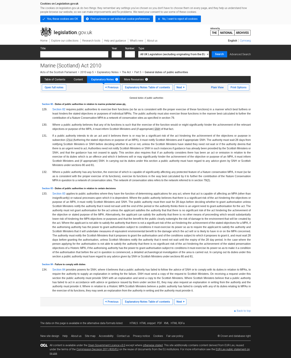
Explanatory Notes (108, 72)
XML (166, 323)
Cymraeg (245, 40)
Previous (113, 87)
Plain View (217, 87)
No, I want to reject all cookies (180, 18)
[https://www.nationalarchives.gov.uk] (230, 30)
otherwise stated (153, 345)
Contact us (123, 336)
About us (76, 336)
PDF (159, 323)
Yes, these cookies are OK (62, 18)
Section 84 (47, 264)
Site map (90, 336)
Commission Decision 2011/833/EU (97, 349)
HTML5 (134, 323)
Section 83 (47, 188)
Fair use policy (174, 336)
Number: (130, 48)
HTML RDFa (178, 323)
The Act (126, 72)
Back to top (244, 310)
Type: (141, 48)
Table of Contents (54, 79)
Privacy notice (141, 336)
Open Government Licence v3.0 (106, 345)
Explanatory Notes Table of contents (147, 87)
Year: (114, 48)
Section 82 (47, 104)
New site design (49, 336)
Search (219, 54)
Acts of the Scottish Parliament (58, 72)
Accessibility (106, 336)
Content (78, 79)
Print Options (239, 87)
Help (65, 336)
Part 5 (137, 72)
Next (179, 87)
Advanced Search (240, 54)
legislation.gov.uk (68, 28)
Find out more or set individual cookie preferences (120, 18)
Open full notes (54, 87)
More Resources (134, 79)
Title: (43, 48)
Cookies (158, 336)
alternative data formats (101, 323)
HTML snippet (148, 323)
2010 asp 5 (87, 72)
